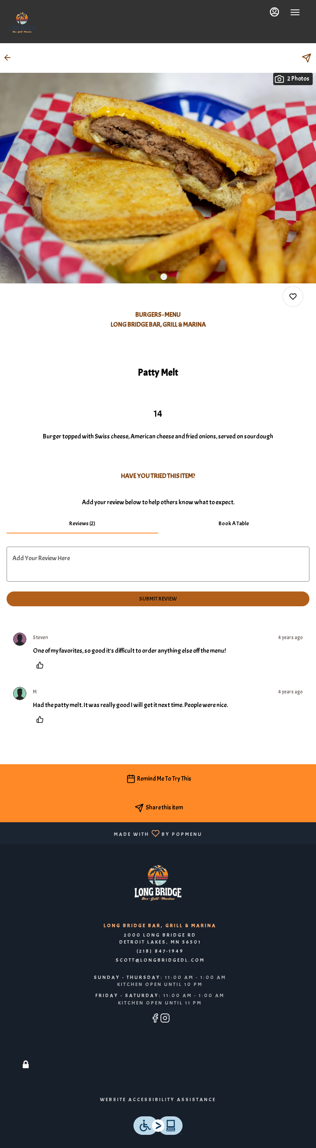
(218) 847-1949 (160, 951)
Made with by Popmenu (104, 833)
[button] (10, 57)
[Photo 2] (163, 277)
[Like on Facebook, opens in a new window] (155, 1019)
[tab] (82, 523)
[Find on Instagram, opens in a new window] (165, 1019)
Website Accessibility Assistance (158, 1099)
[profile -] (274, 12)
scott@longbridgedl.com (160, 960)
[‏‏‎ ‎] (25, 1054)
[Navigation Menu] (295, 12)
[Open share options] (306, 58)
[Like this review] (42, 665)
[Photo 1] (152, 277)
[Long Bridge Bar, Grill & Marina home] (22, 22)
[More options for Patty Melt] (293, 296)
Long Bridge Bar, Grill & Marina (158, 883)
